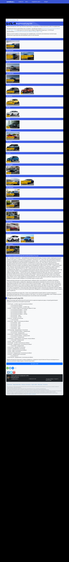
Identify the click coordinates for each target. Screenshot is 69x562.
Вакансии (40, 384)
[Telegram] (10, 368)
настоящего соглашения (31, 393)
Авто (26, 1)
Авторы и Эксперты (26, 384)
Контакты (45, 384)
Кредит (46, 1)
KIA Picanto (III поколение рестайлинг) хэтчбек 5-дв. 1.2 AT (28, 31)
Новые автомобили (11, 20)
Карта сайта (34, 384)
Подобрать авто (36, 1)
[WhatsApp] (7, 368)
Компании (9, 384)
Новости (21, 1)
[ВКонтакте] (13, 368)
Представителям (17, 384)
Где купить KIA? (34, 363)
